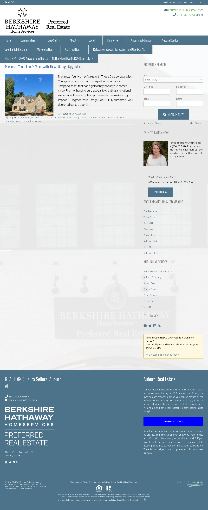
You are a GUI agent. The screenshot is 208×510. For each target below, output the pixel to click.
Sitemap (43, 486)
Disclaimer (74, 482)
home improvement (108, 117)
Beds (146, 99)
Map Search (196, 123)
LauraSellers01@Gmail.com (185, 10)
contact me (173, 445)
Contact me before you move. (164, 354)
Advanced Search (153, 123)
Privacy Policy (33, 486)
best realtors (24, 117)
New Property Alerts (173, 421)
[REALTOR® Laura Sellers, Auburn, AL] (37, 19)
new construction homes (28, 121)
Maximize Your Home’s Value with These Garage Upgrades (43, 66)
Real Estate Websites (192, 482)
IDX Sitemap (11, 489)
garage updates (89, 117)
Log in (179, 482)
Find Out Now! (160, 192)
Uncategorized (79, 113)
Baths (179, 99)
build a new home (63, 117)
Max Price (181, 87)
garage (76, 117)
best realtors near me (42, 117)
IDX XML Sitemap (25, 489)
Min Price (148, 87)
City (145, 74)
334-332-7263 (186, 14)
